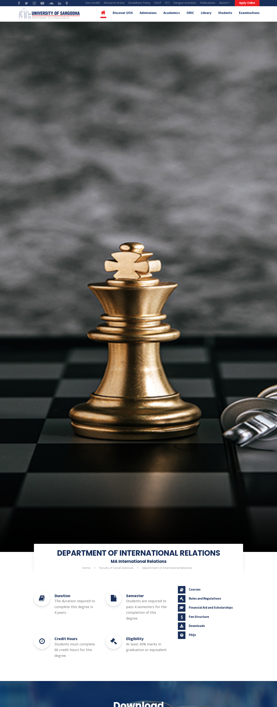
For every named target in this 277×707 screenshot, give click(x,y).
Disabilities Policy (139, 3)
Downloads (197, 626)
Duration (62, 595)
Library (206, 13)
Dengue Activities (185, 3)
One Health (92, 3)
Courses (194, 589)
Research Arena (114, 3)
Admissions (148, 13)
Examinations (249, 13)
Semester (135, 595)
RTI (167, 3)
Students (225, 13)
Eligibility (135, 638)
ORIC (190, 13)
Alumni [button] (223, 3)
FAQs (192, 635)
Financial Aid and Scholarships (211, 607)
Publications (207, 3)
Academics (171, 13)
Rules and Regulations (205, 598)
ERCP (157, 3)
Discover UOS (123, 13)
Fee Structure (199, 617)
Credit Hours (65, 638)
